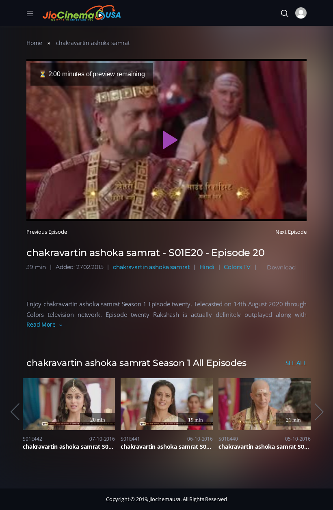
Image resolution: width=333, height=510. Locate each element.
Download (281, 267)
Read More (41, 324)
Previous (15, 411)
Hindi (206, 267)
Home (34, 43)
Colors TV (237, 267)
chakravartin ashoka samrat (93, 43)
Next (318, 411)
